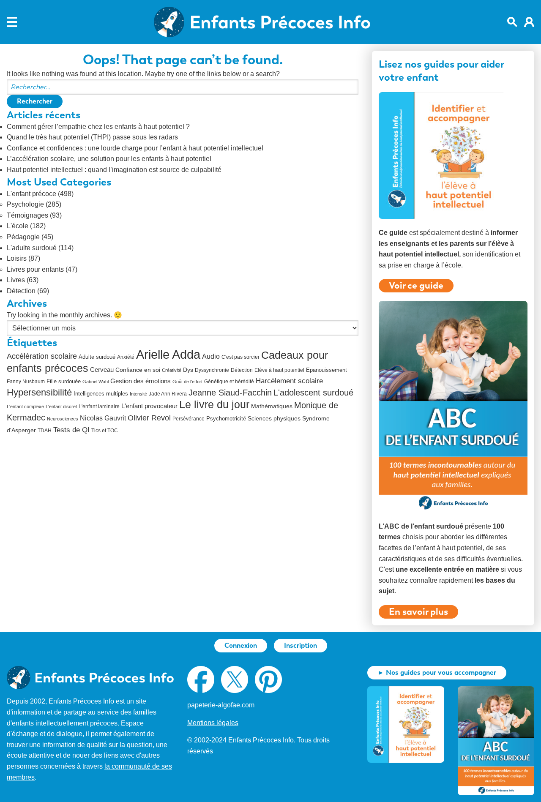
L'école (17, 225)
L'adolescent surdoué (313, 392)
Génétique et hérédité (229, 382)
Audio (211, 356)
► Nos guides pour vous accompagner (436, 672)
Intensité (138, 393)
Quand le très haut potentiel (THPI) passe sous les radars (92, 137)
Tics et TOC (104, 431)
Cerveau (102, 369)
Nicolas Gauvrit (103, 418)
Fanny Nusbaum (26, 382)
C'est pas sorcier (240, 357)
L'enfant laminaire (99, 406)
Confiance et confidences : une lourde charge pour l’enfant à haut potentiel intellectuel (135, 148)
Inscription (300, 645)
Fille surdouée (63, 381)
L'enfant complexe (25, 406)
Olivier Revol (149, 418)
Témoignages (27, 215)
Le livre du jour (214, 404)
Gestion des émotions (140, 381)
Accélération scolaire (42, 356)
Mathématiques (271, 406)
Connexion (240, 645)
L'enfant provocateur (149, 405)
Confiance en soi (137, 370)
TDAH (45, 431)
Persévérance (188, 419)
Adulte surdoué (97, 357)
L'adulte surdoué (32, 247)
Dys (188, 369)
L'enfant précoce (31, 193)
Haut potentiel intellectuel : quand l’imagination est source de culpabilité (114, 169)
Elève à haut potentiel (279, 370)
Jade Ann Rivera (168, 394)
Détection (21, 291)
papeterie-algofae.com (220, 705)
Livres (16, 280)
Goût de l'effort (187, 381)
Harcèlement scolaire (289, 381)
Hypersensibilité (39, 392)
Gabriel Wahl (95, 381)
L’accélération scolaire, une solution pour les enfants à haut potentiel (109, 158)
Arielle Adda (168, 354)
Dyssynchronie (212, 370)
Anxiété (125, 357)
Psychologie (25, 204)
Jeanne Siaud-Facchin (230, 392)
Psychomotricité (226, 418)
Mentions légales (212, 722)
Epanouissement (326, 370)
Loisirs (17, 258)
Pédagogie (23, 236)
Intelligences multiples (101, 393)
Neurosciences (62, 418)
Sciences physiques (274, 418)
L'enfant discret (61, 406)
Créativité (171, 370)
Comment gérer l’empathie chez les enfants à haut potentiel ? (98, 126)
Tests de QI (71, 430)
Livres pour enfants (35, 269)
